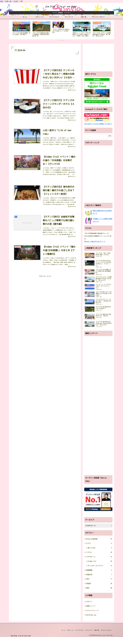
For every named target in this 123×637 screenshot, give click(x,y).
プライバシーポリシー (106, 630)
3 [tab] (63, 40)
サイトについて (80, 630)
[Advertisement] (44, 59)
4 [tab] (65, 40)
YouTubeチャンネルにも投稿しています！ (98, 124)
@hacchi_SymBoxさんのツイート (94, 241)
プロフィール (70, 630)
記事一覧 (96, 630)
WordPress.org (91, 615)
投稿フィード (90, 606)
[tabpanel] (21, 29)
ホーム (63, 630)
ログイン (89, 601)
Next (113, 29)
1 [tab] (58, 40)
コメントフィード (92, 610)
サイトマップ (89, 630)
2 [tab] (60, 40)
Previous (10, 29)
